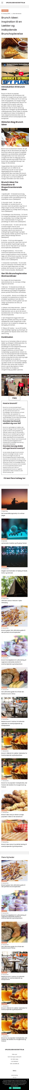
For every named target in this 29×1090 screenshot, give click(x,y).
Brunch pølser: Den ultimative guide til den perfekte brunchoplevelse (13, 631)
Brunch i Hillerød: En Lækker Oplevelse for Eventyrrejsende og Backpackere (14, 754)
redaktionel (5, 10)
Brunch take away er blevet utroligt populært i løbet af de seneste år (12, 816)
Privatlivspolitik (16, 1088)
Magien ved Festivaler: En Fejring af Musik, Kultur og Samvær (14, 572)
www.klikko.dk (16, 1063)
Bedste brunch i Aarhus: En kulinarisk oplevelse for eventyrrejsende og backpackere (12, 723)
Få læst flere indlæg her (14, 478)
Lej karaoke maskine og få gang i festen (14, 543)
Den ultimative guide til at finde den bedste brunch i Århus (12, 693)
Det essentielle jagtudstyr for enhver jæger (12, 514)
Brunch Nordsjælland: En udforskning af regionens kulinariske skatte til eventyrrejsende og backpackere (13, 662)
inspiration (4, 509)
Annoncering (14, 1075)
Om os (14, 1077)
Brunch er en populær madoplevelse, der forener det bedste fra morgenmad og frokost (14, 785)
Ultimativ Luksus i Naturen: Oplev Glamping (11, 601)
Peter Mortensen (17, 13)
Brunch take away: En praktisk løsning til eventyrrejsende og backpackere (14, 845)
